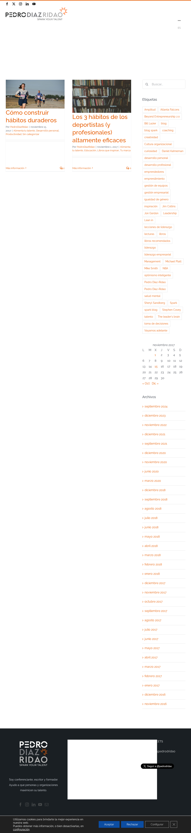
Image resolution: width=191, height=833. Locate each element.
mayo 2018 (152, 536)
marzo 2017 (153, 666)
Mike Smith (151, 268)
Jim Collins (169, 206)
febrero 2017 (153, 676)
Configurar (157, 824)
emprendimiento (154, 178)
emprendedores (154, 171)
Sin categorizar (31, 134)
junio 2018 (151, 527)
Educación (90, 150)
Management (152, 261)
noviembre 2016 (156, 704)
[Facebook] (20, 804)
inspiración (150, 206)
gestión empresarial (156, 192)
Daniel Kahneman (172, 151)
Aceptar (109, 824)
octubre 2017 (154, 601)
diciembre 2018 (155, 490)
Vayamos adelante (155, 330)
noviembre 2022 (156, 425)
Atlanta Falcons (169, 109)
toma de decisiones (156, 323)
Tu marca (125, 150)
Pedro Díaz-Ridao (155, 282)
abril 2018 (151, 546)
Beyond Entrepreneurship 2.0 (162, 116)
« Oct (146, 383)
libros (162, 233)
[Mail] (46, 804)
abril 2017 (151, 657)
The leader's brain (169, 316)
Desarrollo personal (47, 130)
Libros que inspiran (108, 150)
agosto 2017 (153, 620)
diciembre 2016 (155, 694)
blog (164, 123)
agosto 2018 (153, 508)
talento (148, 316)
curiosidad (150, 151)
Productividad (13, 134)
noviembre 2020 (156, 462)
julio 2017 (151, 629)
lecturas (149, 233)
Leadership (170, 213)
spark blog (150, 309)
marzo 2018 (153, 555)
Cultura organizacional (158, 144)
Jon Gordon (151, 213)
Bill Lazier (150, 123)
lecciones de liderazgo (158, 227)
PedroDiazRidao (19, 126)
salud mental (152, 295)
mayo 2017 (152, 648)
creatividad (151, 137)
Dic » (155, 383)
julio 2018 (151, 518)
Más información (15, 168)
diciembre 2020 (155, 453)
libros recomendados (157, 240)
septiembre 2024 (156, 406)
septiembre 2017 (156, 611)
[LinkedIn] (33, 804)
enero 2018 (152, 574)
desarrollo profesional (157, 164)
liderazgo (150, 247)
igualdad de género (156, 199)
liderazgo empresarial (157, 254)
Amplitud (150, 109)
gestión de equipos (156, 185)
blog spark (150, 130)
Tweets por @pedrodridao (157, 751)
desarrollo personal (156, 157)
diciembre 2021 (155, 434)
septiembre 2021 (156, 443)
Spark (173, 302)
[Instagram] (27, 804)
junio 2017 (151, 639)
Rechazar (132, 824)
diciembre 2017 (155, 583)
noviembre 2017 (156, 592)
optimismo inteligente (157, 275)
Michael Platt (173, 261)
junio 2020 (152, 471)
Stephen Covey (171, 309)
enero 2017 (152, 685)
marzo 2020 (153, 481)
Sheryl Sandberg (154, 302)
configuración (21, 829)
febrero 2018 (153, 564)
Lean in (148, 220)
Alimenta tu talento (24, 130)
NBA (165, 268)
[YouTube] (40, 804)
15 (156, 366)
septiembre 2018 (156, 499)
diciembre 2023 (155, 415)
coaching (167, 130)
